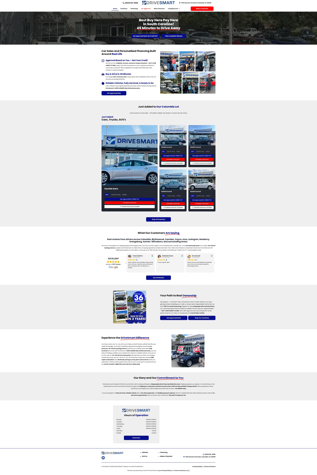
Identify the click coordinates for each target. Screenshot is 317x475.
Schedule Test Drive (129, 203)
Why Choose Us (159, 9)
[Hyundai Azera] (130, 168)
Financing (134, 9)
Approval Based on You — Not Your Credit (127, 60)
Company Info (173, 9)
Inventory (123, 9)
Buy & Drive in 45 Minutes (118, 74)
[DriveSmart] (136, 410)
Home (115, 9)
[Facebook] (103, 457)
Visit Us (144, 456)
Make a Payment (166, 456)
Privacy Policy (197, 466)
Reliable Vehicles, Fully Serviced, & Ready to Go (130, 83)
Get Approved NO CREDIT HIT (129, 199)
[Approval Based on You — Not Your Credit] (103, 60)
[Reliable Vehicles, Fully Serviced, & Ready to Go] (103, 83)
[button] (214, 263)
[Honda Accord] (173, 146)
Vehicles (145, 452)
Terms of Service (209, 466)
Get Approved (146, 9)
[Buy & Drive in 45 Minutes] (103, 74)
